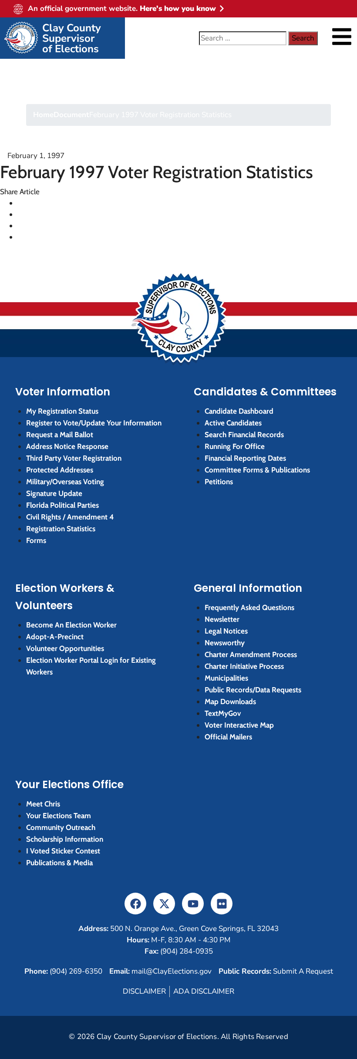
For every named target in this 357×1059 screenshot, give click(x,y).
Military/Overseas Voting (65, 481)
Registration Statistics (60, 528)
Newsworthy (225, 642)
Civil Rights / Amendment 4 (70, 517)
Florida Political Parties (62, 505)
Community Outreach (60, 827)
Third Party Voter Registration (73, 458)
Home (43, 115)
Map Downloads (230, 701)
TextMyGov (223, 713)
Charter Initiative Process (244, 666)
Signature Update (54, 493)
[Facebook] (135, 903)
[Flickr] (221, 903)
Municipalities (226, 678)
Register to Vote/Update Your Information (94, 422)
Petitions (219, 481)
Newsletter (222, 619)
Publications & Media (59, 862)
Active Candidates (233, 422)
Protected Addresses (59, 469)
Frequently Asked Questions (249, 607)
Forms (36, 540)
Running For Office (235, 446)
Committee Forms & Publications (257, 469)
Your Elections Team (58, 815)
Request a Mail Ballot (59, 434)
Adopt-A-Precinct (55, 636)
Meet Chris (43, 803)
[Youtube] (193, 903)
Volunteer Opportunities (65, 648)
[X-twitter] (164, 903)
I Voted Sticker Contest (63, 851)
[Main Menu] (342, 36)
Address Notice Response (67, 446)
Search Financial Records (244, 434)
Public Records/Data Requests (253, 689)
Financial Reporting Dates (245, 458)
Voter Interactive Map (239, 725)
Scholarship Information (64, 839)
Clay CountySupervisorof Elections (71, 38)
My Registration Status (62, 411)
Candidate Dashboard (239, 411)
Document (71, 115)
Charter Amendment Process (251, 654)
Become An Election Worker (71, 625)
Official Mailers (228, 736)
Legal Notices (226, 631)
